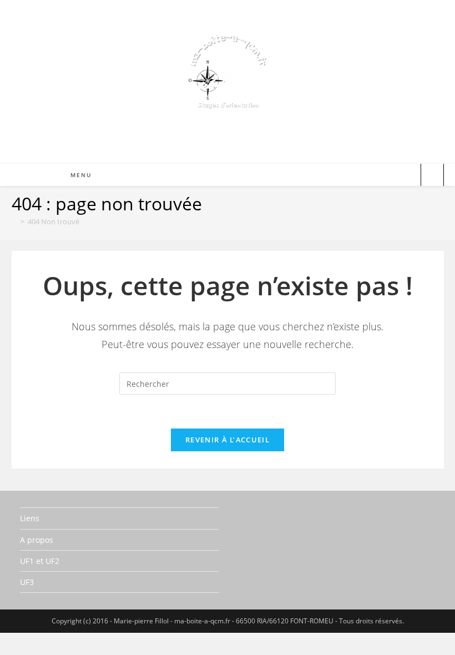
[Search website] (432, 176)
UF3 (27, 582)
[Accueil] (14, 221)
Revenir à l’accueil (227, 440)
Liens (29, 518)
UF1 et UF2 (39, 561)
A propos (36, 540)
